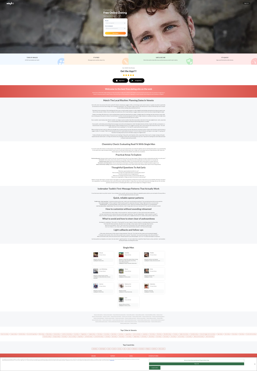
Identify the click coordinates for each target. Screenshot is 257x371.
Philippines (148, 348)
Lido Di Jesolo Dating (136, 334)
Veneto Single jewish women (101, 321)
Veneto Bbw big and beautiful (119, 314)
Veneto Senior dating (106, 319)
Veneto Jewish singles (109, 318)
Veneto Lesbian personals (130, 318)
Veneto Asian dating (108, 314)
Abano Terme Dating (4, 334)
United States (94, 348)
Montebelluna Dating (194, 334)
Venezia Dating (151, 336)
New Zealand (141, 348)
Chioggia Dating (83, 334)
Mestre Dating (152, 334)
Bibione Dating (49, 334)
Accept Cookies (155, 367)
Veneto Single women (124, 323)
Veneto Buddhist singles (150, 314)
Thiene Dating (121, 336)
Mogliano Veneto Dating (184, 334)
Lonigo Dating (145, 334)
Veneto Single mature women (131, 321)
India (124, 348)
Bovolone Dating (57, 334)
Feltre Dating (99, 334)
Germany (119, 348)
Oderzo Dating (227, 334)
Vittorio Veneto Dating (210, 336)
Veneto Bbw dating (130, 314)
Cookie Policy (112, 360)
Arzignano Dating (14, 334)
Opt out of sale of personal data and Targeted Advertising (196, 360)
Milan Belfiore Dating (167, 334)
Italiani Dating (113, 334)
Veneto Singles (133, 323)
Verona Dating (173, 336)
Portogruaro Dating (56, 336)
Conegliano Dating (91, 334)
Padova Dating (234, 334)
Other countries (162, 348)
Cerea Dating (76, 334)
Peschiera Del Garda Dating (251, 334)
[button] (246, 3)
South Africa (154, 348)
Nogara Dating (219, 334)
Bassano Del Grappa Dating (32, 334)
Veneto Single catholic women (143, 319)
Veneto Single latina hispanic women (116, 321)
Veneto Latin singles (119, 318)
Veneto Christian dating (97, 316)
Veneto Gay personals (126, 316)
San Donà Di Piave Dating (98, 336)
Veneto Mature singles (151, 318)
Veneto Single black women (130, 319)
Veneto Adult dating (98, 314)
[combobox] (115, 23)
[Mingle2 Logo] (10, 3)
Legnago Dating (128, 334)
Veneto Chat (159, 314)
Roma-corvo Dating (72, 336)
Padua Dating (241, 334)
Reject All (196, 363)
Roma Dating (64, 336)
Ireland (129, 348)
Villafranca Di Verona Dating (199, 336)
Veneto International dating (158, 316)
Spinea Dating (114, 336)
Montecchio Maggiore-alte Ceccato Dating (207, 334)
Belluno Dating (41, 334)
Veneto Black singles (140, 314)
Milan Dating (159, 334)
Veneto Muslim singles (96, 319)
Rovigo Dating (80, 336)
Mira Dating (175, 334)
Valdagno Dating (136, 336)
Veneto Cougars (106, 316)
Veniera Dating (166, 336)
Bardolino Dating (22, 334)
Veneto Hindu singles (136, 316)
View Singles (115, 33)
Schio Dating (107, 336)
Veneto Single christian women (157, 319)
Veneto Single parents (156, 321)
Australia (114, 348)
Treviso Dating (128, 336)
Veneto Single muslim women (144, 321)
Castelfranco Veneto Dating (67, 334)
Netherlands (134, 348)
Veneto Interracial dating (99, 318)
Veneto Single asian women (118, 319)
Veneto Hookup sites (146, 316)
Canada (109, 348)
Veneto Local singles (141, 318)
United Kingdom (102, 348)
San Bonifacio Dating (88, 336)
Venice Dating (158, 336)
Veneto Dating (143, 336)
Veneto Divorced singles (116, 316)
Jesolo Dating (120, 334)
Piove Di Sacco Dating (47, 336)
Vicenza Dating (188, 336)
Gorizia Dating (106, 334)
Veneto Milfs (159, 318)
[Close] (254, 364)
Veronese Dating (181, 336)
